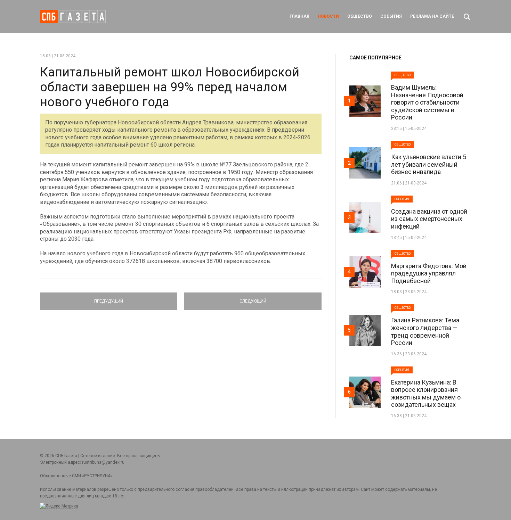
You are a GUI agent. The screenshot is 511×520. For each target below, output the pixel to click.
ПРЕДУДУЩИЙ (108, 298)
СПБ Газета (73, 16)
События (391, 16)
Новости (328, 16)
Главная (299, 16)
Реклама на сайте (432, 16)
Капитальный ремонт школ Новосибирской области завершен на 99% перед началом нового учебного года (169, 87)
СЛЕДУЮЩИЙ (253, 298)
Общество (359, 16)
